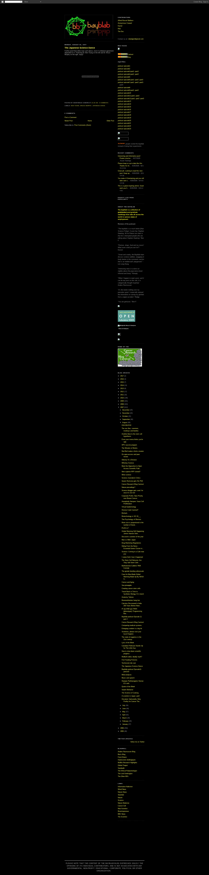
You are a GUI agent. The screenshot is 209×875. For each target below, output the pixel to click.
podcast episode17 (124, 112)
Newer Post (69, 121)
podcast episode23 (124, 129)
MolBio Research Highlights (127, 762)
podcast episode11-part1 (126, 96)
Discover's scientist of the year (132, 537)
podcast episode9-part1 (126, 90)
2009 (122, 401)
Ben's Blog (121, 754)
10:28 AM (94, 102)
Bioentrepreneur (123, 811)
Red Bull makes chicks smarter (133, 451)
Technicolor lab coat (129, 663)
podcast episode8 (124, 87)
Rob (119, 29)
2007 (122, 407)
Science (120, 800)
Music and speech (128, 678)
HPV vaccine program (129, 445)
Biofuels (124, 513)
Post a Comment (70, 117)
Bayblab (104, 9)
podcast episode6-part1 (126, 80)
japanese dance (99, 105)
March (124, 718)
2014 (122, 385)
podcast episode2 (124, 69)
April (124, 715)
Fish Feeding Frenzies (129, 660)
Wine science (126, 475)
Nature (120, 797)
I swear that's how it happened (132, 557)
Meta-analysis (126, 675)
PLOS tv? (125, 528)
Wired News (122, 789)
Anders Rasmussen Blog (126, 751)
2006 (122, 728)
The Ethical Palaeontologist (127, 771)
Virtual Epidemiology (129, 507)
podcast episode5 (124, 77)
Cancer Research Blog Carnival (133, 484)
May (124, 712)
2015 (122, 382)
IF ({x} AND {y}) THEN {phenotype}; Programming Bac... (132, 611)
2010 (122, 398)
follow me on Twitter (137, 742)
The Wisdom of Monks (130, 448)
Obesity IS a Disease (129, 460)
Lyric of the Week (128, 643)
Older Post (110, 121)
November (126, 413)
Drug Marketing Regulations (131, 543)
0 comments (103, 102)
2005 (122, 731)
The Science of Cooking (130, 693)
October (125, 416)
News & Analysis (124, 328)
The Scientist (122, 817)
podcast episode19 (124, 118)
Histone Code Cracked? (130, 510)
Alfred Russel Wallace (125, 20)
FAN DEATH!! (126, 425)
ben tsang (75, 105)
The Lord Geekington (125, 773)
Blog (129, 57)
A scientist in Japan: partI (131, 696)
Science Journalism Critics (131, 478)
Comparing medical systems (132, 625)
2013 (122, 388)
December (126, 410)
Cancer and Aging (128, 582)
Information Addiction (125, 787)
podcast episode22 (124, 126)
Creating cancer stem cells (131, 588)
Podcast (130, 54)
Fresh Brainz (122, 757)
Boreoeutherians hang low (131, 600)
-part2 (137, 71)
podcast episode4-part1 (126, 74)
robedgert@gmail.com (136, 39)
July (124, 705)
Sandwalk (121, 768)
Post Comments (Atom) (82, 125)
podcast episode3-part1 (126, 71)
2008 (122, 404)
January (125, 724)
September (126, 419)
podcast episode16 (124, 109)
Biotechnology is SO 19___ (131, 516)
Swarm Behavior (127, 690)
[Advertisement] (104, 842)
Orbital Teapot (123, 765)
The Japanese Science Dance (80, 48)
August (125, 422)
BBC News (121, 814)
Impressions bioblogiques (127, 760)
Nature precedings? (128, 487)
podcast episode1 (124, 66)
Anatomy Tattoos (128, 597)
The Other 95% (123, 776)
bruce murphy (85, 105)
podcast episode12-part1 (126, 98)
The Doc (121, 31)
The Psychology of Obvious (131, 519)
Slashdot (121, 795)
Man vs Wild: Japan (129, 540)
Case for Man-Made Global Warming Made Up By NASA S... (133, 576)
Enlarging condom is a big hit (132, 628)
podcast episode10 (124, 93)
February (125, 721)
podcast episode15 (124, 107)
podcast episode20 (124, 120)
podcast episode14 (124, 104)
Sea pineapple (127, 585)
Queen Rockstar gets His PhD (132, 481)
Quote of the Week (128, 686)
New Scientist (122, 808)
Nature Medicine (123, 803)
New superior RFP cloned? (131, 471)
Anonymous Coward (125, 23)
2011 (122, 395)
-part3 (141, 80)
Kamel (120, 26)
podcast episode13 (124, 101)
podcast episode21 (124, 123)
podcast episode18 (124, 115)
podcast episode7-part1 (126, 82)
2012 (122, 391)
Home (90, 121)
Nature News (122, 792)
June (124, 708)
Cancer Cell (122, 806)
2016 (122, 379)
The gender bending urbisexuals (133, 571)
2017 (122, 376)
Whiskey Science (128, 463)
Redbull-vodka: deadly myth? (132, 657)
